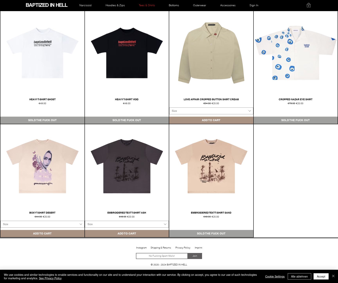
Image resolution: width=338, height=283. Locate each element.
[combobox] (211, 110)
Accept (321, 276)
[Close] (333, 276)
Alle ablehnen (299, 276)
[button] (309, 5)
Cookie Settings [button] (275, 276)
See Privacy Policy (50, 278)
